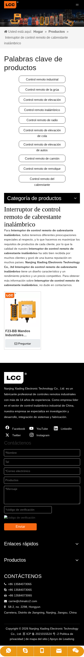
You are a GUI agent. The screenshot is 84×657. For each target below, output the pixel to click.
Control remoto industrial (42, 79)
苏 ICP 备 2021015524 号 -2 (41, 633)
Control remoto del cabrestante (42, 179)
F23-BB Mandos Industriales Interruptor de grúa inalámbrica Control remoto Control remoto (20, 333)
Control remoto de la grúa (42, 89)
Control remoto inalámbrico (42, 110)
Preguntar (24, 343)
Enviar (20, 526)
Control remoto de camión (42, 158)
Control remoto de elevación (42, 99)
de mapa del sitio (36, 639)
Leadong (68, 639)
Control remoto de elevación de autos (42, 145)
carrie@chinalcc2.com (23, 601)
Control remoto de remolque (42, 168)
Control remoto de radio (42, 120)
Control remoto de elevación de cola (42, 131)
